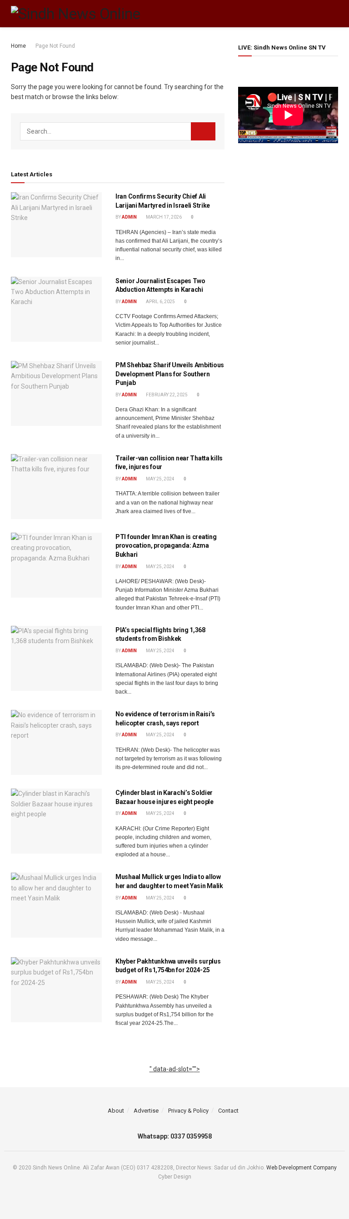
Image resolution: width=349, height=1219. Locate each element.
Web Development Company (301, 1167)
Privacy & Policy (188, 1110)
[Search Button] (203, 131)
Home (18, 46)
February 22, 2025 (166, 394)
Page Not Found (55, 46)
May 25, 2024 (159, 478)
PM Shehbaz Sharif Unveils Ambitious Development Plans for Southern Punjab (169, 373)
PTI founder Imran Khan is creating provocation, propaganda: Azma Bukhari (165, 545)
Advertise (146, 1110)
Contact (228, 1110)
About (116, 1110)
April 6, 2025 (160, 301)
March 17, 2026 (163, 217)
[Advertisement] (175, 1079)
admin (129, 217)
